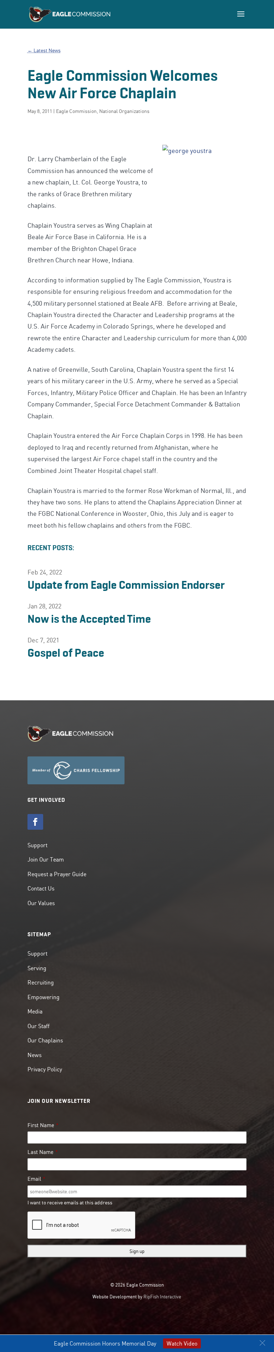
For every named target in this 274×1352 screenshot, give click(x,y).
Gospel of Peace (65, 653)
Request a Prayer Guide (56, 874)
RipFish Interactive (162, 1296)
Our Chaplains (45, 1040)
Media (34, 1011)
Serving (36, 968)
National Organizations (124, 111)
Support (37, 845)
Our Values (41, 903)
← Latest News (44, 50)
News (34, 1055)
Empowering (43, 997)
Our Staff (38, 1026)
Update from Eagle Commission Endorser (126, 585)
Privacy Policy (44, 1069)
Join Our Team (45, 859)
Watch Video (182, 1343)
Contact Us (41, 888)
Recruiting (40, 982)
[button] (262, 1342)
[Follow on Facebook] (35, 822)
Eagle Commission (76, 111)
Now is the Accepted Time (89, 619)
